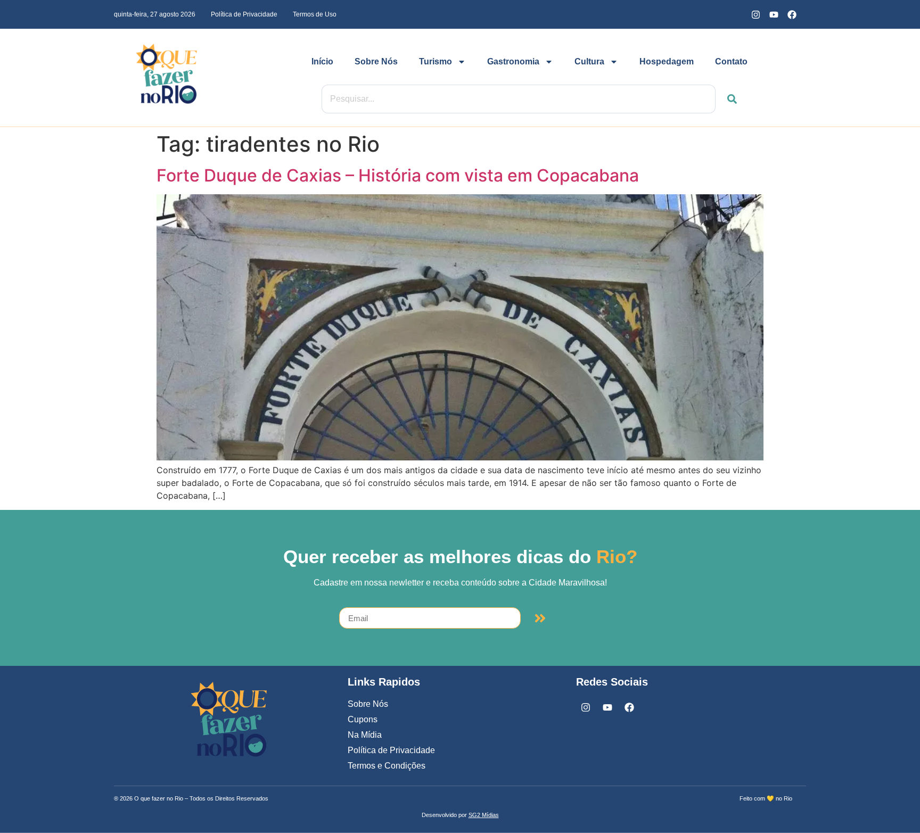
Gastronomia (513, 61)
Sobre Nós (376, 61)
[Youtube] (774, 14)
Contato (731, 61)
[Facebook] (792, 14)
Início (322, 61)
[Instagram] (755, 14)
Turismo (435, 61)
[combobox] (519, 99)
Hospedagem (666, 61)
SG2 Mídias (484, 815)
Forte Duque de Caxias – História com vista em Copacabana (400, 175)
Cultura (589, 61)
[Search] (726, 99)
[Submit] (540, 618)
